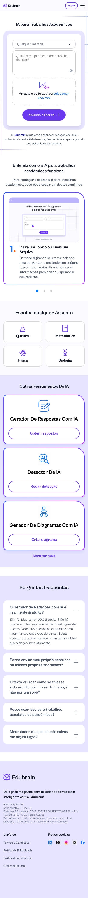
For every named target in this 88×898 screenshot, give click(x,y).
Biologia (65, 360)
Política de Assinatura (17, 858)
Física (23, 360)
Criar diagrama (44, 539)
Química (23, 336)
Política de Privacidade (17, 850)
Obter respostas (44, 433)
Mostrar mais (44, 556)
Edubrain (20, 135)
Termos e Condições (16, 842)
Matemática (65, 336)
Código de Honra (14, 866)
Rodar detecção (44, 486)
